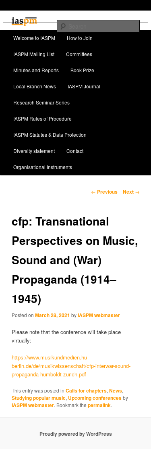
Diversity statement (34, 150)
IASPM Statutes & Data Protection (50, 134)
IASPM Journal (84, 86)
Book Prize (82, 70)
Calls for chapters (86, 390)
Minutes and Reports (36, 70)
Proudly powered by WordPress (75, 433)
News (115, 390)
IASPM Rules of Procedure (42, 118)
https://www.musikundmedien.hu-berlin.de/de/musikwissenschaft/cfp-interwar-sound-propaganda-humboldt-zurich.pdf (71, 365)
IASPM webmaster (99, 315)
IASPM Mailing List (33, 53)
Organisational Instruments (42, 166)
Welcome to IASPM (34, 37)
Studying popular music (39, 397)
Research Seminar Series (41, 102)
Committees (79, 53)
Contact (74, 150)
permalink (99, 405)
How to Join (80, 37)
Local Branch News (34, 86)
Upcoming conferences (95, 397)
